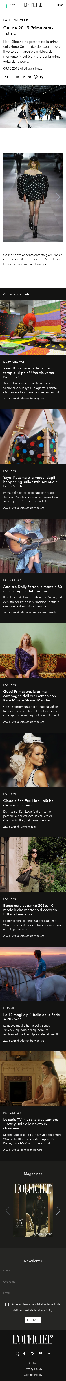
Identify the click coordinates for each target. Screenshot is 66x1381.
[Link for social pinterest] (40, 1354)
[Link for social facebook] (24, 1354)
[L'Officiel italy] (33, 5)
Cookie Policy (33, 1374)
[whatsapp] (35, 77)
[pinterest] (18, 77)
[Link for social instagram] (32, 1354)
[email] (6, 77)
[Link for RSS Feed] (48, 1354)
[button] (58, 197)
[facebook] (12, 77)
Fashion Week (15, 20)
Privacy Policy (45, 1310)
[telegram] (41, 77)
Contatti (32, 1363)
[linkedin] (24, 77)
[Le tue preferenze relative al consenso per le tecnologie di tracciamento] (6, 6)
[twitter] (30, 77)
